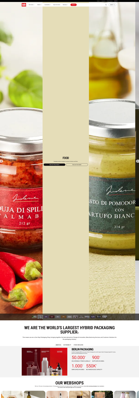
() (115, 0)
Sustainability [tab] (67, 344)
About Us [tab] (58, 344)
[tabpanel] (69, 361)
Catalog (73, 4)
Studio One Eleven (56, 4)
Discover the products (58, 164)
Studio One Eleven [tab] (78, 344)
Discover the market (80, 164)
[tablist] (69, 345)
